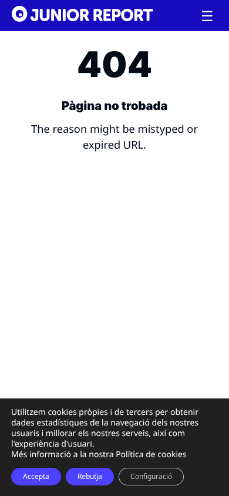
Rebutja (90, 476)
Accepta (36, 476)
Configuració (151, 476)
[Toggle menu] (207, 16)
